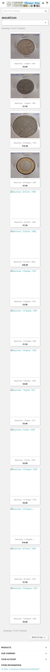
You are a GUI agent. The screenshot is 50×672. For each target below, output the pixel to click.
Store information (11, 665)
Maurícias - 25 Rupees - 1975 (25, 143)
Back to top (39, 637)
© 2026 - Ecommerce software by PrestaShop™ (21, 669)
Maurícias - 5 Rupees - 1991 (25, 301)
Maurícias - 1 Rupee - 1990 (25, 103)
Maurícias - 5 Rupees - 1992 (25, 381)
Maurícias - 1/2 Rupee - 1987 (25, 341)
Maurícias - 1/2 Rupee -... (25, 539)
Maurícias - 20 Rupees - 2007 (25, 182)
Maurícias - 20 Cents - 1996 (25, 579)
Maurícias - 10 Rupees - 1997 (25, 619)
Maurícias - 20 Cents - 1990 (25, 222)
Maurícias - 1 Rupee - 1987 (25, 63)
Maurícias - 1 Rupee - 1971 (25, 420)
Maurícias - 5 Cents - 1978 (25, 460)
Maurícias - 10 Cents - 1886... (25, 262)
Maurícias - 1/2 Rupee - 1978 (25, 500)
